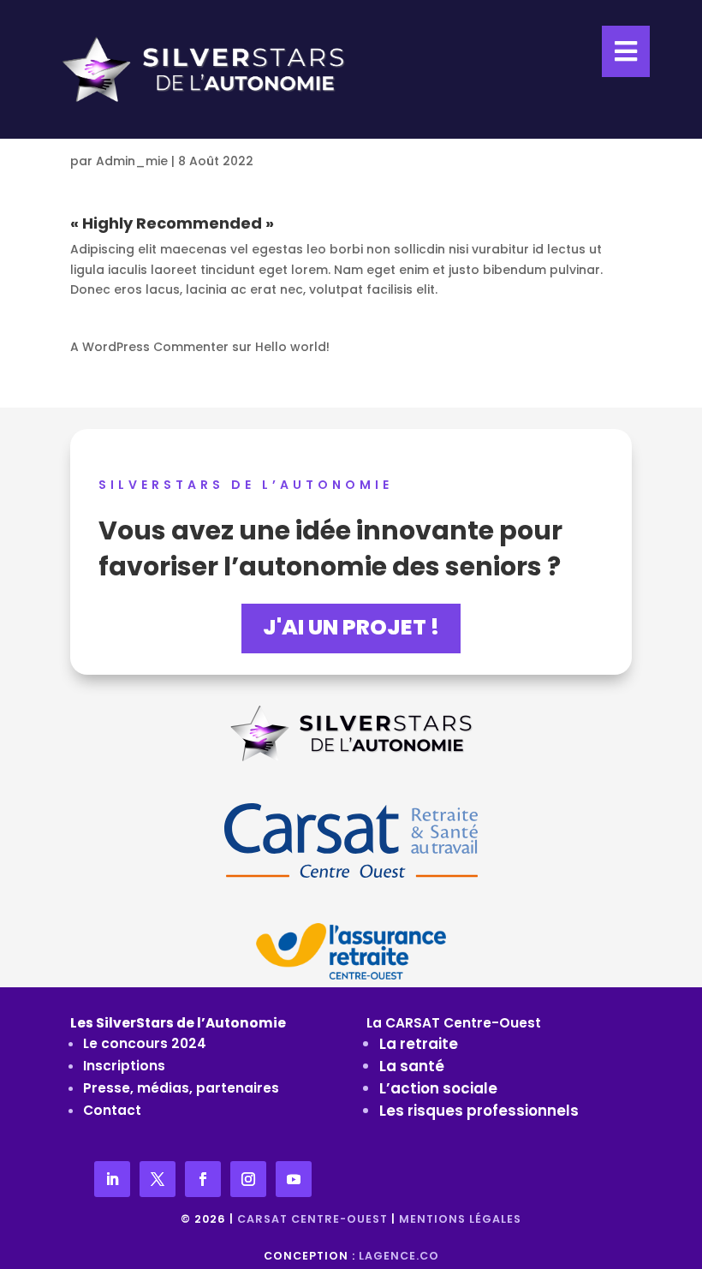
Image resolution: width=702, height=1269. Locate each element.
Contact (112, 1110)
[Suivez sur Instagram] (248, 1179)
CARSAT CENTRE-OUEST (312, 1219)
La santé (411, 1066)
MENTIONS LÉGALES (460, 1219)
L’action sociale (438, 1088)
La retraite (418, 1044)
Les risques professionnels (479, 1110)
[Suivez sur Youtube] (294, 1179)
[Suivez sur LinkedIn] (112, 1179)
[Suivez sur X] (158, 1179)
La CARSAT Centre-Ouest (453, 1023)
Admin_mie (132, 161)
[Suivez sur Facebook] (203, 1179)
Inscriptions (124, 1066)
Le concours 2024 (144, 1043)
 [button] (626, 51)
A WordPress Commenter (149, 346)
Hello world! (292, 346)
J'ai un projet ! (351, 627)
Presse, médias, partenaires (181, 1088)
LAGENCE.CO (399, 1255)
